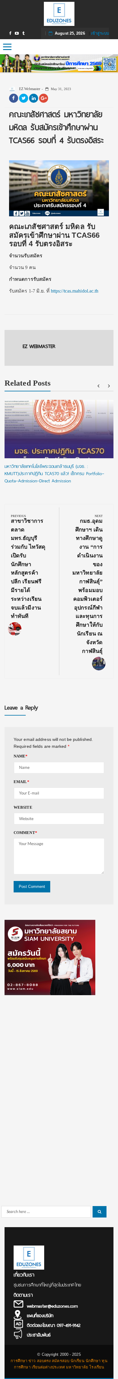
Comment (25, 832)
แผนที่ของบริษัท (40, 1316)
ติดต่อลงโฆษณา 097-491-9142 (53, 1325)
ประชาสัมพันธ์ (39, 1335)
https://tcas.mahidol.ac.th (75, 290)
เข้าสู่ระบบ (100, 33)
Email (21, 781)
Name (21, 756)
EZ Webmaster (29, 89)
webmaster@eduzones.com (52, 1306)
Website (23, 807)
